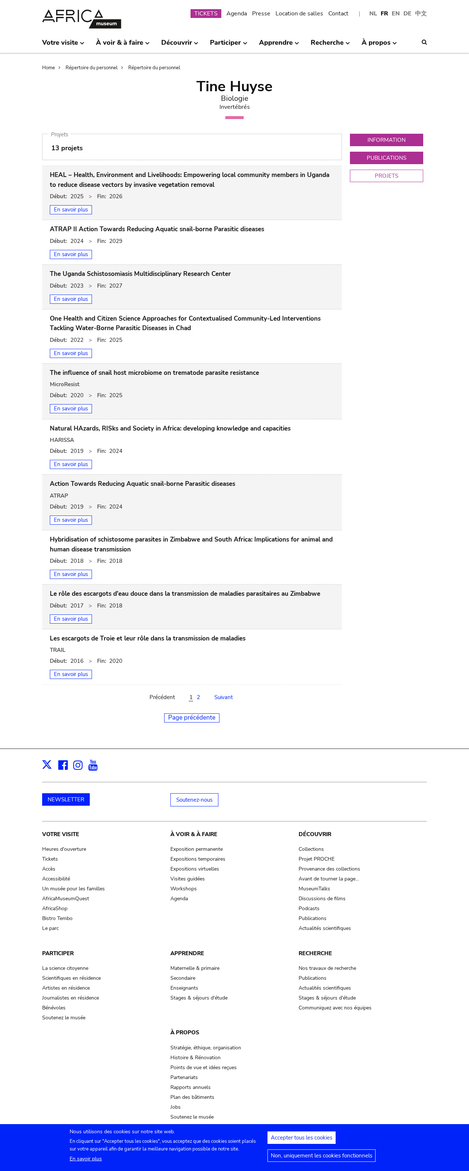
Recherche (315, 953)
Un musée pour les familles (73, 888)
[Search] (424, 42)
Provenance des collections (329, 868)
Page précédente (191, 717)
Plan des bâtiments (192, 1097)
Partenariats (184, 1077)
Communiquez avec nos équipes (335, 1007)
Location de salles (299, 14)
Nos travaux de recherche (327, 968)
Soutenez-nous (194, 800)
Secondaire (182, 978)
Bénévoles (54, 1007)
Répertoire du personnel (92, 67)
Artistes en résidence (66, 988)
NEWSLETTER (66, 799)
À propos (184, 1032)
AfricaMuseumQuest (65, 898)
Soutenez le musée (63, 1017)
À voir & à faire (193, 834)
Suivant (223, 697)
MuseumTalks (314, 888)
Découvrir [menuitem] (176, 45)
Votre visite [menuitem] (60, 45)
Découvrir (315, 834)
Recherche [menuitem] (327, 45)
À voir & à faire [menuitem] (119, 45)
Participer (58, 953)
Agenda (236, 14)
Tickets (50, 859)
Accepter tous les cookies (301, 1137)
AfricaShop (54, 908)
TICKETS (206, 14)
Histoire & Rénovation (195, 1057)
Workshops (183, 888)
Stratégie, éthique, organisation (205, 1047)
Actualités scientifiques (325, 928)
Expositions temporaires (197, 859)
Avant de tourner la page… (329, 878)
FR (384, 14)
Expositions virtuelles (194, 868)
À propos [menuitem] (376, 45)
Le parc (50, 928)
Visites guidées (187, 878)
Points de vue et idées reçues (203, 1067)
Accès (48, 868)
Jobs (175, 1107)
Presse (261, 14)
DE (407, 14)
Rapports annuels (190, 1087)
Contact (338, 14)
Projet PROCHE (317, 859)
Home (48, 67)
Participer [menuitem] (225, 45)
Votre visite (60, 834)
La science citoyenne (65, 968)
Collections (311, 849)
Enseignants (184, 988)
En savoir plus (86, 1158)
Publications (312, 918)
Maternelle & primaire (194, 968)
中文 (421, 14)
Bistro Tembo (57, 918)
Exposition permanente (196, 849)
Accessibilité (56, 878)
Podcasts (309, 908)
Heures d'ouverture (64, 849)
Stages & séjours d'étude (199, 997)
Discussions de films (322, 898)
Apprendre (187, 953)
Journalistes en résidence (70, 997)
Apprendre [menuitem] (276, 45)
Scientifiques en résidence (71, 978)
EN (396, 14)
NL (373, 14)
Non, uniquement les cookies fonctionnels (321, 1155)
